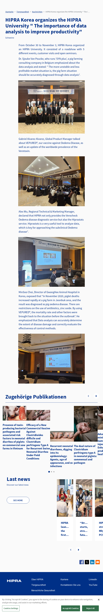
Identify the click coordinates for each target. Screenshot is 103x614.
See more (18, 500)
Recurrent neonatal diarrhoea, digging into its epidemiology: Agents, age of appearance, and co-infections (61, 456)
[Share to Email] (97, 562)
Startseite (9, 11)
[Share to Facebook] (81, 562)
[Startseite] (14, 585)
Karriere (64, 579)
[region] (51, 604)
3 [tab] (53, 471)
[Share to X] (87, 562)
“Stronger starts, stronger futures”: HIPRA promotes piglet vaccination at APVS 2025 (84, 529)
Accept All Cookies (71, 608)
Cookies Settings (11, 608)
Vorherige (88, 396)
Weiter (96, 396)
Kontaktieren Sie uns (70, 584)
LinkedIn (93, 579)
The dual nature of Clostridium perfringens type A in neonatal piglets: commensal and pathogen (85, 454)
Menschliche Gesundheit (43, 590)
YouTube (93, 584)
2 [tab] (51, 471)
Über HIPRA (37, 579)
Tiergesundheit (22, 11)
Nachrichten (37, 11)
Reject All (90, 608)
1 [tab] (49, 472)
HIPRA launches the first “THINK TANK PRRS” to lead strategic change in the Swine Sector (65, 529)
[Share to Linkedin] (92, 562)
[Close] (99, 600)
